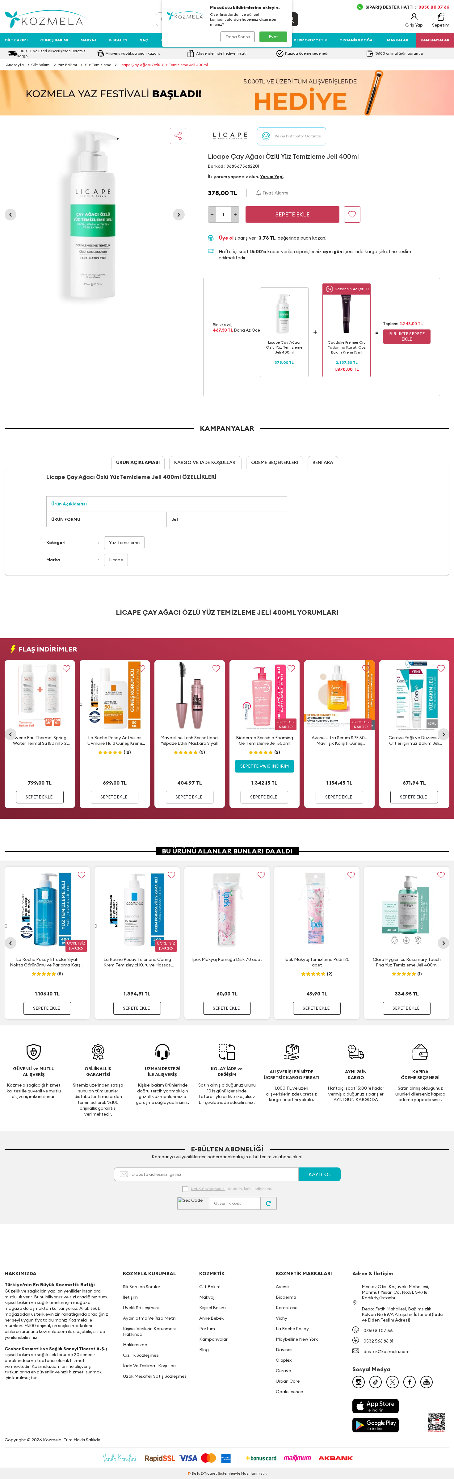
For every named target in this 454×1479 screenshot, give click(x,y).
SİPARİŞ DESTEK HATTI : (407, 7)
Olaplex (284, 1360)
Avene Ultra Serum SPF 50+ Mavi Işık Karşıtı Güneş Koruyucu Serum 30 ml (339, 740)
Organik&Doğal (357, 40)
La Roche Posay (292, 1328)
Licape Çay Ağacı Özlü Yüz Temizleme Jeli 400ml (163, 64)
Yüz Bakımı (67, 64)
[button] (10, 214)
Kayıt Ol (320, 1174)
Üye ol (226, 238)
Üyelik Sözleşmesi (141, 1307)
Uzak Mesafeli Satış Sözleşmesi (155, 1376)
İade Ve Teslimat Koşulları (149, 1365)
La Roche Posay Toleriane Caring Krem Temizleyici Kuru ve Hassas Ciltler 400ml (137, 962)
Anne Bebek (211, 1318)
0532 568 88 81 (378, 1341)
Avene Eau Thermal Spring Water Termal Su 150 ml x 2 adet (40, 740)
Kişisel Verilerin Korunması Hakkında (149, 1331)
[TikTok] (375, 1382)
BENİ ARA (323, 462)
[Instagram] (358, 1382)
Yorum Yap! (272, 176)
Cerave (283, 1370)
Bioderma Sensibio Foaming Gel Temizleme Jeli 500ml (264, 740)
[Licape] (230, 136)
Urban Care (288, 1381)
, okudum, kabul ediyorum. (231, 1188)
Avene (282, 1286)
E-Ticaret (209, 1473)
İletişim (130, 1297)
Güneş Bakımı (54, 40)
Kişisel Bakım (212, 1307)
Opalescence (289, 1391)
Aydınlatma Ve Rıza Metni (149, 1318)
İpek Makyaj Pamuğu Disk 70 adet (227, 959)
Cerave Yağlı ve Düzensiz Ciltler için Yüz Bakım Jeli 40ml (414, 740)
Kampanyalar (213, 1339)
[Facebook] (409, 1382)
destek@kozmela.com (387, 1351)
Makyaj (88, 40)
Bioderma (286, 1297)
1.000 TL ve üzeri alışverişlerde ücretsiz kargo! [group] (51, 53)
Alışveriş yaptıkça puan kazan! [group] (133, 53)
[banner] (227, 92)
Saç (144, 40)
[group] (95, 215)
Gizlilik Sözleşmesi (141, 1355)
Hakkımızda (135, 1344)
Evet (273, 37)
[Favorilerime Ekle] (66, 668)
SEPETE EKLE (39, 797)
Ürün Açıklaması (138, 462)
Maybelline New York (297, 1339)
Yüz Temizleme (97, 64)
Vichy (281, 1318)
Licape (116, 560)
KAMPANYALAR (435, 40)
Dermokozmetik (310, 40)
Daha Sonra (237, 37)
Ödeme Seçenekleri (274, 462)
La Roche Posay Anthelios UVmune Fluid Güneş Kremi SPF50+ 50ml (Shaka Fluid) (114, 740)
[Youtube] (426, 1382)
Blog (204, 1349)
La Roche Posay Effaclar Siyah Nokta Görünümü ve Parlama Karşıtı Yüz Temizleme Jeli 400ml (47, 962)
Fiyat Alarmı (274, 193)
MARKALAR (397, 40)
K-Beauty (118, 40)
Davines (284, 1349)
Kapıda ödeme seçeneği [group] (306, 53)
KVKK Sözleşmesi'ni (208, 1188)
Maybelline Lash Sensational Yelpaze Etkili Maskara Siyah (189, 740)
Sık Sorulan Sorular (141, 1286)
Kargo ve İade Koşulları (205, 462)
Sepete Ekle (292, 214)
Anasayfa (15, 64)
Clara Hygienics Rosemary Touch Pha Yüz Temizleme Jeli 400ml (407, 962)
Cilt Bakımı (16, 40)
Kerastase (286, 1307)
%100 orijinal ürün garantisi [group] (399, 53)
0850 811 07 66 (378, 1330)
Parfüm (207, 1328)
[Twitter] (392, 1382)
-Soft (194, 1473)
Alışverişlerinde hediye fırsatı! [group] (222, 53)
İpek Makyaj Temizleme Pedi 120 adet (317, 962)
